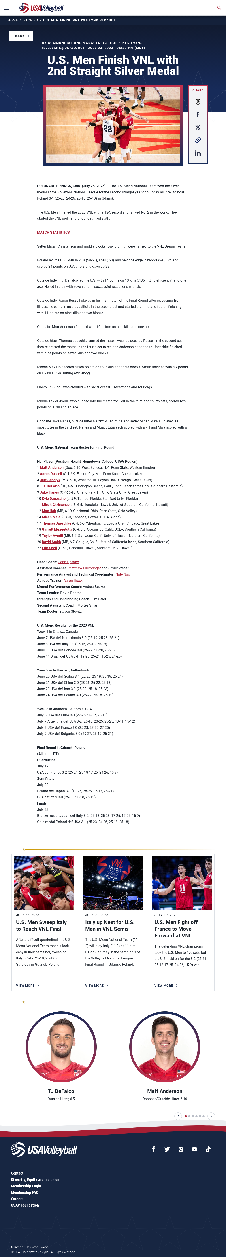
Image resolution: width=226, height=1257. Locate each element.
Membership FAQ (24, 1192)
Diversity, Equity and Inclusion (35, 1179)
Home (13, 20)
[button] (178, 1116)
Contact (17, 1173)
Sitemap (17, 1246)
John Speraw (68, 562)
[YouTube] (194, 1149)
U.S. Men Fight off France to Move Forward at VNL (176, 929)
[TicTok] (208, 1149)
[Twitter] (167, 1149)
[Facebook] (153, 1149)
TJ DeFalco (61, 1091)
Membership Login (26, 1186)
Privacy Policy (38, 1246)
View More (25, 985)
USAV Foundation (25, 1205)
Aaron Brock (73, 580)
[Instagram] (180, 1149)
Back (20, 36)
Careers (17, 1198)
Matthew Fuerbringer (84, 568)
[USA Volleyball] (41, 8)
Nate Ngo (122, 574)
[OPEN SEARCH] (219, 7)
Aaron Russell (51, 474)
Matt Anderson (52, 467)
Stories (30, 20)
